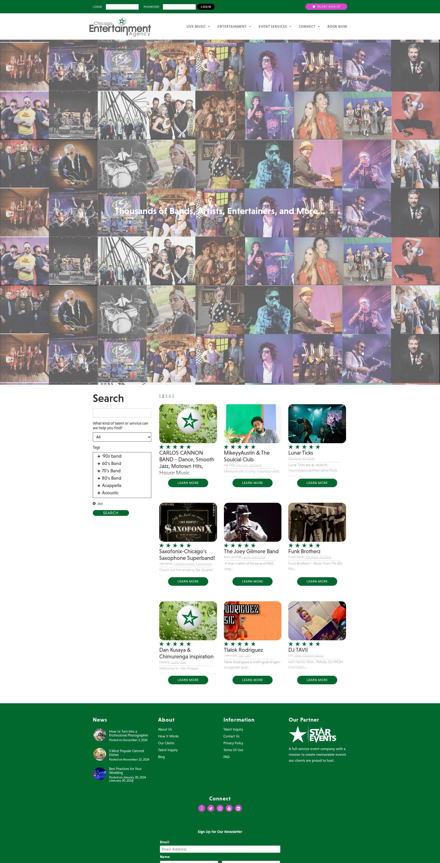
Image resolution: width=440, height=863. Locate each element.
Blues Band (258, 557)
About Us (165, 729)
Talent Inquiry (168, 750)
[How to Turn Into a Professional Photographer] (100, 734)
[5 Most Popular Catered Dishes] (100, 754)
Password (151, 6)
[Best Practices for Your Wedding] (100, 773)
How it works (168, 736)
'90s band (294, 458)
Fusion (175, 662)
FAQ (226, 757)
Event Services (273, 26)
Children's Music (184, 563)
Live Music (196, 26)
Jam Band (255, 465)
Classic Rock (203, 563)
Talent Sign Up (328, 6)
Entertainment (232, 26)
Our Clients (166, 743)
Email (166, 842)
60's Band (308, 458)
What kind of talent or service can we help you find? (120, 425)
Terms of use (233, 750)
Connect (307, 26)
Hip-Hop (242, 465)
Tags (96, 447)
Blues (246, 557)
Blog (161, 757)
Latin (248, 655)
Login (97, 6)
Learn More (188, 483)
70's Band (325, 557)
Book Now (337, 26)
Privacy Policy (233, 743)
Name (165, 857)
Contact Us (231, 736)
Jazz (182, 662)
